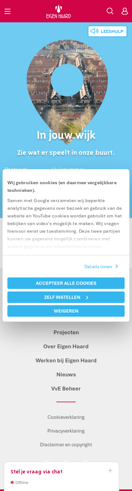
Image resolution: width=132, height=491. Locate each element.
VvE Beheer (66, 388)
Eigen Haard (58, 11)
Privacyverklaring (66, 430)
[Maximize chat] (109, 470)
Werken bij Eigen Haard (66, 360)
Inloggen (124, 11)
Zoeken (110, 11)
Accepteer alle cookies (66, 283)
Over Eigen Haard (66, 346)
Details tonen (98, 266)
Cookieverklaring (66, 417)
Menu (7, 11)
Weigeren (66, 311)
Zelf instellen (62, 297)
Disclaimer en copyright (66, 444)
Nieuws (66, 374)
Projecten (66, 332)
